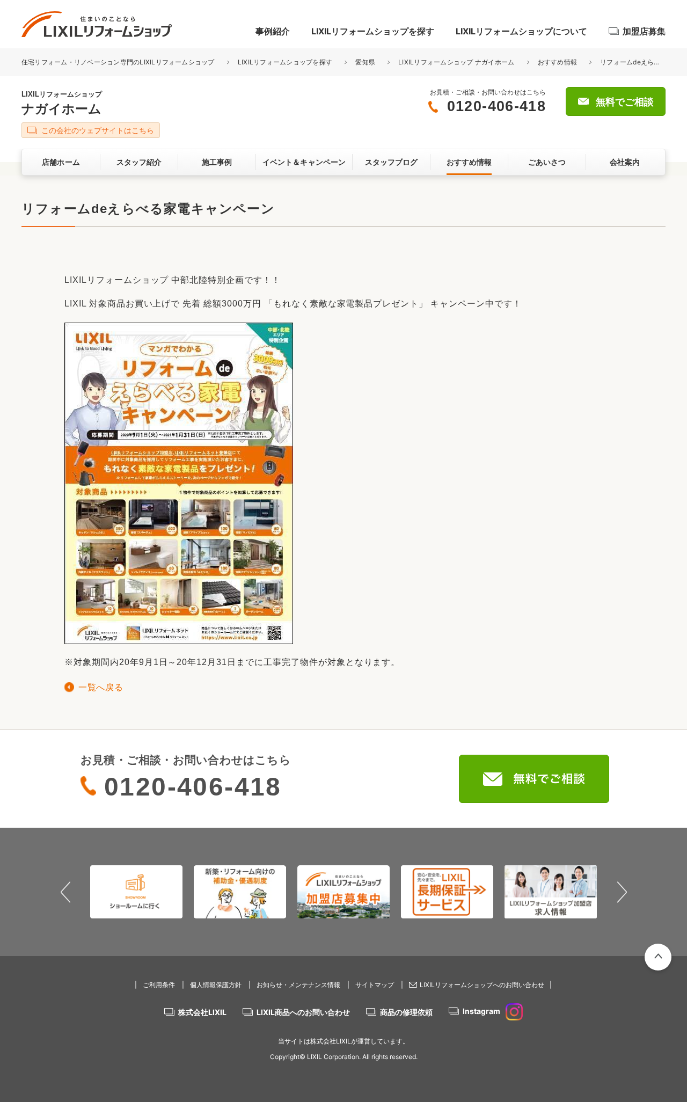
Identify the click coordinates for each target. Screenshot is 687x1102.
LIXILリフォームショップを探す (372, 31)
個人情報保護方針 (216, 985)
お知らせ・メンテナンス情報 (298, 985)
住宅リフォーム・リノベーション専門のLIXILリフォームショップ (118, 62)
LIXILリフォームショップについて (521, 31)
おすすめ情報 (557, 62)
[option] (136, 891)
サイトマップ (374, 985)
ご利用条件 (159, 985)
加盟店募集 (644, 31)
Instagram (481, 1011)
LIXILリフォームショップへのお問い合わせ (482, 985)
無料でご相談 (625, 102)
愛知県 (365, 62)
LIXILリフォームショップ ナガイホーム (456, 62)
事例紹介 (272, 31)
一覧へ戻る (100, 687)
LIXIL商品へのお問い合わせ (303, 1012)
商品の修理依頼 (406, 1012)
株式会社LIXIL (202, 1012)
